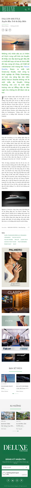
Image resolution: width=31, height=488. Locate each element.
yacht (14, 244)
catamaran (7, 237)
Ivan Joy (17, 239)
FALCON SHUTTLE (16, 237)
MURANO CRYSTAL (17, 227)
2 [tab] (14, 393)
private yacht (7, 244)
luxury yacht (24, 239)
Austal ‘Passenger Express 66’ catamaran (15, 235)
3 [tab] (15, 393)
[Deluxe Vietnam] (8, 9)
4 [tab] (16, 393)
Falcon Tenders (8, 239)
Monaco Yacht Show (10, 241)
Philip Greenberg (22, 241)
